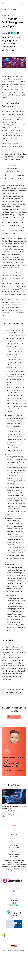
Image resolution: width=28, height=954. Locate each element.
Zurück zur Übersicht (10, 9)
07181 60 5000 (7, 770)
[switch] (22, 3)
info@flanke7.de (18, 770)
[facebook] (9, 33)
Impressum (16, 950)
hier (10, 561)
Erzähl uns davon (14, 717)
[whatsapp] (15, 33)
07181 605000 (14, 845)
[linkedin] (12, 33)
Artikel (21, 481)
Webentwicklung (11, 810)
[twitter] (18, 33)
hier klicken (10, 695)
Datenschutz (22, 950)
